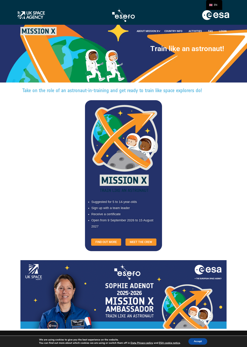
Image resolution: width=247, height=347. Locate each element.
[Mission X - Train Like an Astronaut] (38, 31)
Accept (198, 341)
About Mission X (147, 31)
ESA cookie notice (169, 343)
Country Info (173, 31)
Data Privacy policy (142, 343)
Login (223, 31)
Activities (195, 31)
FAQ (210, 31)
